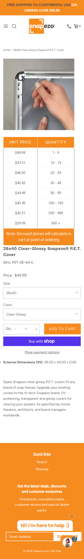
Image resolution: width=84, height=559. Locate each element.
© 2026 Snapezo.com (36, 551)
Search (42, 462)
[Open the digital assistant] (67, 542)
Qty (8, 329)
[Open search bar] (16, 26)
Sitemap (42, 469)
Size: (7, 283)
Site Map (56, 551)
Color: (7, 305)
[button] (38, 94)
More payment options (42, 352)
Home (6, 50)
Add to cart (62, 329)
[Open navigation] (6, 26)
